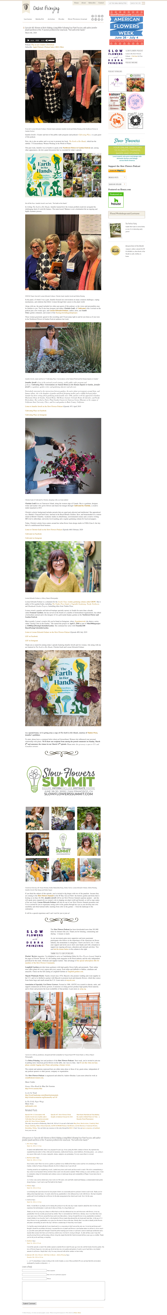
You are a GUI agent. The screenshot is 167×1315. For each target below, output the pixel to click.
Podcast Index (49, 47)
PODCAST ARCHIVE (131, 62)
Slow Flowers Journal (77, 19)
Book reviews (85, 1123)
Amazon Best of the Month (135, 245)
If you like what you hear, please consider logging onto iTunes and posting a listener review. (61, 1064)
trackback (97, 1128)
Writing (35, 1128)
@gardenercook (80, 621)
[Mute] (46, 40)
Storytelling (28, 1128)
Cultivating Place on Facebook (35, 410)
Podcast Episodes (46, 1126)
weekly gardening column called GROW (82, 602)
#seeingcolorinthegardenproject (66, 313)
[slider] (51, 40)
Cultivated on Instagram (33, 538)
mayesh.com (70, 980)
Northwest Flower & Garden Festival (77, 147)
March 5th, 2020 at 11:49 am (34, 1202)
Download (50, 44)
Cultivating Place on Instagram (36, 415)
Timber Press (92, 732)
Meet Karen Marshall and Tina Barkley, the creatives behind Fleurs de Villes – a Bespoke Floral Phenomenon (88, 1117)
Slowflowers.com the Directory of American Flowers (82, 1126)
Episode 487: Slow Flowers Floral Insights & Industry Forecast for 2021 (62, 1116)
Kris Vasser (30, 1144)
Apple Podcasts (38, 47)
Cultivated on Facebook (33, 534)
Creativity (92, 1123)
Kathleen (29, 1241)
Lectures (28, 19)
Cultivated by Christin (82, 505)
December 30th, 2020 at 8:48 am (35, 1257)
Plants (38, 1126)
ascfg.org (83, 989)
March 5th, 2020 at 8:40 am (34, 1188)
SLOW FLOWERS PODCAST (134, 50)
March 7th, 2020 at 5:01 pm (34, 1243)
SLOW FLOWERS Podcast (59, 1126)
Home (76, 3)
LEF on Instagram (31, 640)
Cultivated (82, 308)
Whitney (29, 1186)
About (83, 3)
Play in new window (38, 44)
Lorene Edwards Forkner (59, 310)
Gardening (33, 1126)
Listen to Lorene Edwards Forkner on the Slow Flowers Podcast (47, 632)
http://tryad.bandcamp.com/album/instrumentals (41, 1095)
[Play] (28, 40)
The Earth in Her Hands (77, 141)
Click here (134, 56)
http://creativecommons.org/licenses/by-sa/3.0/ (41, 1097)
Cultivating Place (85, 134)
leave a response (87, 1128)
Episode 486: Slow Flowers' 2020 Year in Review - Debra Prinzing (46, 1255)
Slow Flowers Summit (46, 895)
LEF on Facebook (31, 636)
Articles (51, 19)
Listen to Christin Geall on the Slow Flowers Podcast (43, 529)
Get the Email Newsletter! (118, 3)
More (62, 47)
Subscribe (92, 3)
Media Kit (40, 19)
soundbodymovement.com (34, 1078)
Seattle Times (63, 602)
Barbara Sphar (31, 1158)
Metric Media (77, 1313)
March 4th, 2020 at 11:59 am (34, 1160)
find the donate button (61, 949)
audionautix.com (31, 1106)
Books (61, 19)
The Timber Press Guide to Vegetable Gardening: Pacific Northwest (75, 604)
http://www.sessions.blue (33, 1088)
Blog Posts (77, 1123)
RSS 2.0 (71, 1128)
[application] (40, 40)
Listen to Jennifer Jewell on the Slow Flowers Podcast (44, 406)
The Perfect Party (131, 223)
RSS (57, 47)
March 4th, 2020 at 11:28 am (34, 1146)
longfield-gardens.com (75, 971)
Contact (101, 3)
